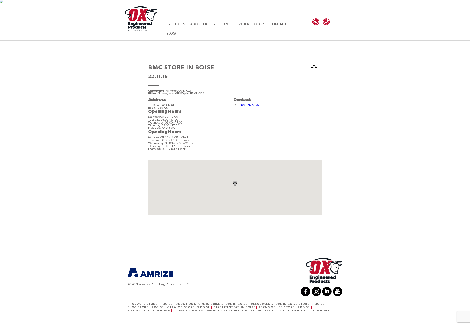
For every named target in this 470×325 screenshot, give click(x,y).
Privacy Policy (213, 310)
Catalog (188, 307)
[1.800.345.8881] (326, 21)
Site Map (149, 310)
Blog (171, 33)
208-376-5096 (249, 105)
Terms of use (284, 307)
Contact (278, 24)
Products (175, 24)
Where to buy (251, 24)
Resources (223, 24)
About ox (199, 24)
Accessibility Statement (294, 310)
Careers (234, 307)
